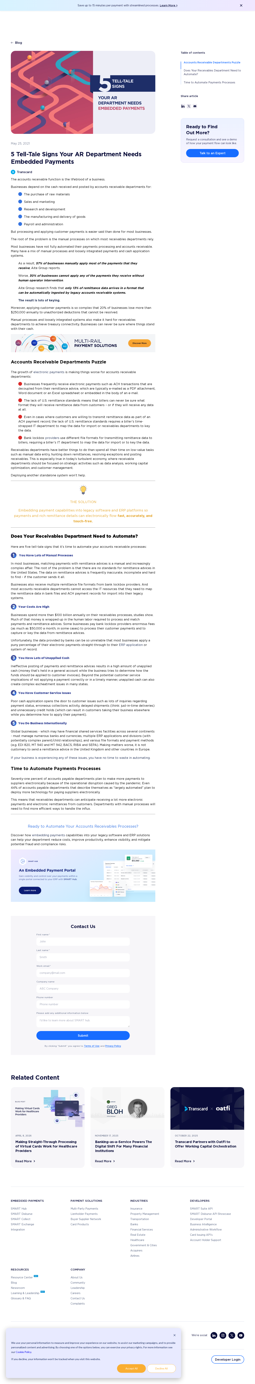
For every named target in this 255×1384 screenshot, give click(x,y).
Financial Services (141, 1229)
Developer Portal (201, 1219)
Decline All (161, 1368)
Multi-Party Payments (84, 1209)
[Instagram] (223, 1335)
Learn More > (169, 5)
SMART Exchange (22, 1224)
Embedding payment (36, 510)
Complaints (78, 1303)
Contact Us (78, 1298)
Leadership (78, 1288)
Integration (18, 1229)
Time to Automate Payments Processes (209, 82)
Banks (134, 1224)
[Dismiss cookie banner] (174, 1335)
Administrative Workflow (206, 1229)
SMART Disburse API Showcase (210, 1214)
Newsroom (18, 1288)
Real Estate (137, 1235)
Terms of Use (91, 1046)
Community (78, 1283)
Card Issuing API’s (201, 1235)
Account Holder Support (205, 1240)
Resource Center (22, 1277)
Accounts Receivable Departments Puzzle (212, 62)
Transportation (139, 1219)
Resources (20, 1269)
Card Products (80, 1224)
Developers (200, 1200)
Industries (139, 1200)
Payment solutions (86, 1200)
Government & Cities (143, 1245)
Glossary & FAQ (21, 1298)
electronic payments (48, 372)
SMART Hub (19, 1209)
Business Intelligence (203, 1224)
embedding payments (48, 835)
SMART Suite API (201, 1209)
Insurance (136, 1209)
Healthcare (137, 1240)
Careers (75, 1293)
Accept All (131, 1368)
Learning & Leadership (25, 1293)
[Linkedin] (214, 1335)
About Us (77, 1277)
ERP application (131, 644)
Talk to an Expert (213, 153)
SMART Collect (20, 1219)
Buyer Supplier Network (86, 1219)
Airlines (134, 1256)
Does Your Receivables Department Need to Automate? (212, 72)
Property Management (144, 1214)
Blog (18, 42)
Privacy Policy (113, 1046)
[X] (231, 1335)
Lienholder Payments (84, 1214)
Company (78, 1269)
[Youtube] (240, 1335)
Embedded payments (27, 1200)
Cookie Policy (23, 1352)
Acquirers (136, 1250)
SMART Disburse (21, 1214)
